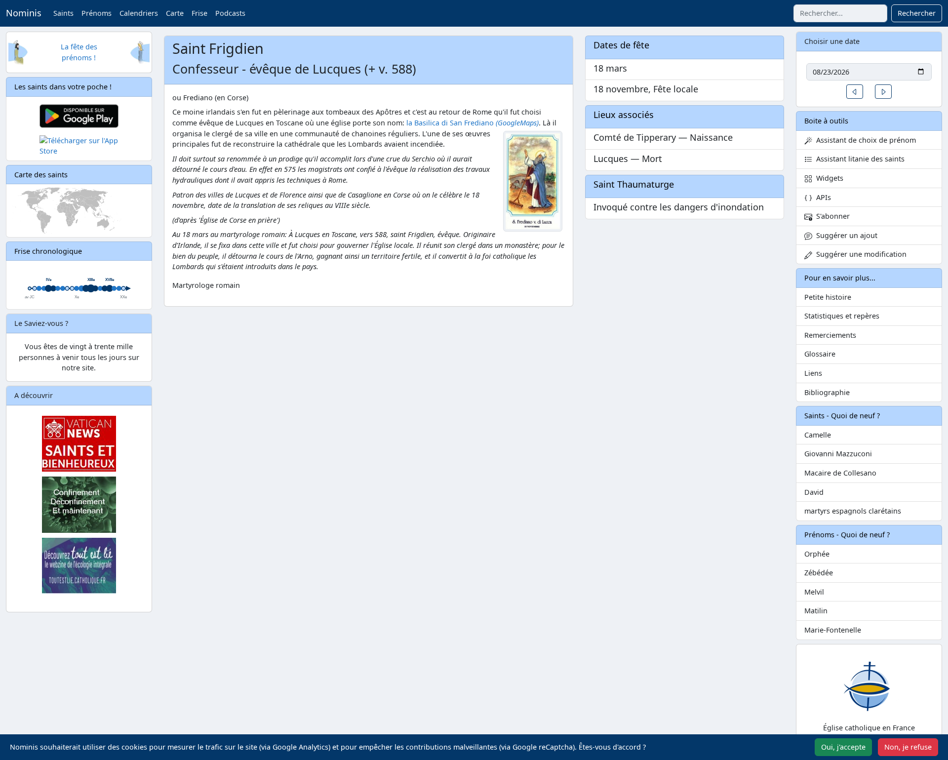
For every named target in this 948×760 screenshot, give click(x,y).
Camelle (817, 435)
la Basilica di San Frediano (450, 122)
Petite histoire (827, 297)
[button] (854, 91)
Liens (813, 373)
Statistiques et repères (841, 315)
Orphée (817, 554)
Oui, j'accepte (843, 747)
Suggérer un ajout (844, 235)
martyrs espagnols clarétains (852, 511)
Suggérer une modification (859, 254)
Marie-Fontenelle (832, 630)
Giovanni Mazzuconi (838, 453)
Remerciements (830, 335)
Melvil (814, 592)
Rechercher (917, 13)
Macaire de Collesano (840, 473)
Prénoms (96, 13)
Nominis (23, 13)
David (814, 492)
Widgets (827, 178)
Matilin (816, 610)
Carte (175, 13)
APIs (821, 197)
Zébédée (818, 572)
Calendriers (138, 13)
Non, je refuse (908, 747)
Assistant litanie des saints (858, 158)
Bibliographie (827, 392)
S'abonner (831, 216)
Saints (63, 13)
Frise (199, 13)
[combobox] (840, 13)
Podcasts (230, 13)
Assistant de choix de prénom (864, 140)
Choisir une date (832, 41)
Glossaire (819, 354)
